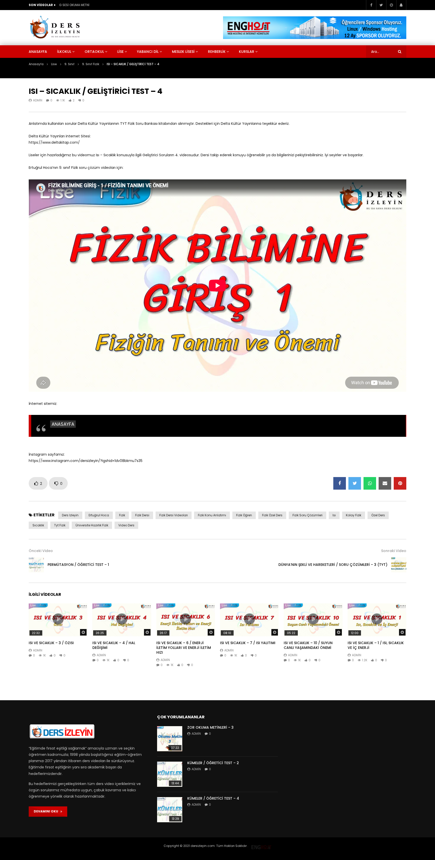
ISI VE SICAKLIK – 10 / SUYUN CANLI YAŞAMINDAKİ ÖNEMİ (308, 645)
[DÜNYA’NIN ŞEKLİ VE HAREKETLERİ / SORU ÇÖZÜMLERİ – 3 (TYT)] (398, 564)
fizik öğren (244, 515)
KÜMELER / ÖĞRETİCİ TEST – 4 (213, 798)
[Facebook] (371, 5)
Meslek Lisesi (183, 51)
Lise (120, 51)
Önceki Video (41, 550)
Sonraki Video (393, 550)
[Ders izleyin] (56, 27)
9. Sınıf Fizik (90, 64)
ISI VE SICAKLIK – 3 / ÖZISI (51, 642)
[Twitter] (381, 5)
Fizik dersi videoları (173, 515)
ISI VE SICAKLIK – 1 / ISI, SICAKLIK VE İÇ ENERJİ (376, 645)
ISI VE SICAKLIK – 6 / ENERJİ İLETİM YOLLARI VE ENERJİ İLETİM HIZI (183, 647)
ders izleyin (70, 515)
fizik (122, 515)
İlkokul (64, 51)
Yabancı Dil (148, 51)
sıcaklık (38, 525)
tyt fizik (59, 525)
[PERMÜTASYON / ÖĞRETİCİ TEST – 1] (36, 564)
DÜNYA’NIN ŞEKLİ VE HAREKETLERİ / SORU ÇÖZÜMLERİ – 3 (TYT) (332, 564)
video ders (126, 525)
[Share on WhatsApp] (370, 483)
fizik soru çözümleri (307, 515)
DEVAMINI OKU (47, 811)
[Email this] (385, 483)
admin (37, 100)
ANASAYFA (63, 424)
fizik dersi (142, 515)
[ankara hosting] (261, 846)
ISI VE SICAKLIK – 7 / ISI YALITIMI (247, 642)
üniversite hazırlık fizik (92, 525)
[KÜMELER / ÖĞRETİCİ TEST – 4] (169, 809)
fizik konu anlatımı (212, 515)
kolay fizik (353, 515)
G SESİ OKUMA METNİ (74, 5)
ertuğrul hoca (99, 515)
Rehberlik (217, 51)
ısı (334, 515)
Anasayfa (38, 51)
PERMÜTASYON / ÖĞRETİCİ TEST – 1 (78, 564)
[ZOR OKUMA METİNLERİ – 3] (169, 738)
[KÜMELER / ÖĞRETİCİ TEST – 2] (169, 774)
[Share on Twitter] (354, 483)
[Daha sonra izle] (391, 5)
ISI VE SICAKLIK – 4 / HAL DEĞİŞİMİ (113, 645)
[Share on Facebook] (339, 483)
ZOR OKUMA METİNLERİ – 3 (210, 727)
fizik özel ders (272, 515)
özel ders (378, 515)
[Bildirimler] (401, 5)
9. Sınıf (69, 64)
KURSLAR (246, 51)
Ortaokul (94, 51)
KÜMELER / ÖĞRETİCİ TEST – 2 (213, 762)
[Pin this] (400, 483)
